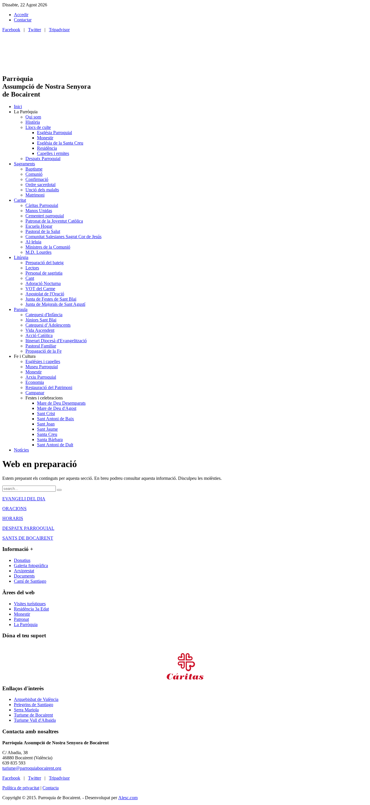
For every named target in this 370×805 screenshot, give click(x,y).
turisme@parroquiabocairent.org (31, 768)
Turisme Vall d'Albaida (35, 720)
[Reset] (59, 490)
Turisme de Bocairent (33, 715)
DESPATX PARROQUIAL (28, 528)
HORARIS (12, 518)
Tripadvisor (59, 29)
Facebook (11, 29)
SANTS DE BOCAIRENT (27, 538)
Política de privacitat (20, 787)
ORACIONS (14, 508)
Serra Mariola (26, 709)
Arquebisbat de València (36, 699)
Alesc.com (128, 797)
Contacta (50, 787)
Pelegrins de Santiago (33, 704)
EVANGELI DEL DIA (23, 498)
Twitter (34, 29)
